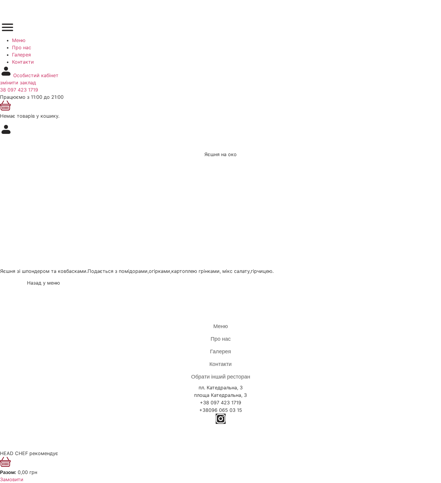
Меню (19, 40)
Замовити (11, 479)
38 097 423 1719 (19, 90)
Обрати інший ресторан (220, 377)
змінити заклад (18, 83)
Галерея (21, 55)
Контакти (23, 62)
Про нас (21, 47)
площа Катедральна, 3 (220, 395)
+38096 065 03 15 (220, 410)
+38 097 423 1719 (220, 403)
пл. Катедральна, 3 (221, 388)
